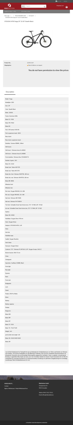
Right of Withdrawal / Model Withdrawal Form (16, 388)
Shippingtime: (7, 65)
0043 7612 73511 (48, 392)
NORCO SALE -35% (10, 11)
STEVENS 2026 (25, 11)
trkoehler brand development (34, 422)
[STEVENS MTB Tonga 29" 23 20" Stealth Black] (36, 37)
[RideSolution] (11, 6)
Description (10, 92)
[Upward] (68, 422)
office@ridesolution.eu (48, 395)
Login (65, 1)
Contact (6, 386)
